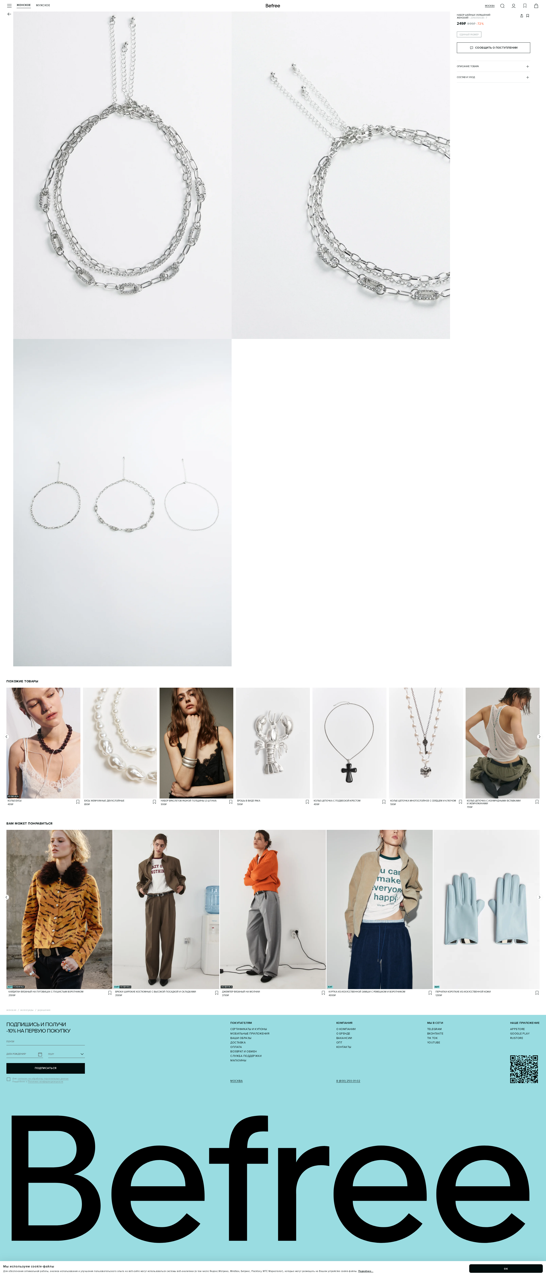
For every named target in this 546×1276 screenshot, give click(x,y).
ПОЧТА (10, 1041)
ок (506, 1268)
